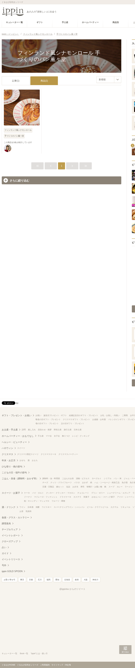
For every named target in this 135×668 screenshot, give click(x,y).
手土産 (41, 436)
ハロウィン (7, 448)
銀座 (77, 580)
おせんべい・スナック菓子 (103, 497)
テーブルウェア (10, 529)
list (17, 403)
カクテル (114, 507)
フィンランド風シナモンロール (18, 130)
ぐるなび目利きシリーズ (27, 665)
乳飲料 (28, 511)
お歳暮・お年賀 (99, 419)
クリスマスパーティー (68, 454)
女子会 (57, 436)
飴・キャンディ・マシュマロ (36, 501)
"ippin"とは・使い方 (39, 653)
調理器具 (6, 523)
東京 (22, 580)
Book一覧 (24, 653)
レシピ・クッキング (80, 436)
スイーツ (21, 448)
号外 (4, 565)
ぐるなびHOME (8, 665)
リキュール (125, 507)
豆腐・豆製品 (48, 487)
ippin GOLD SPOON (12, 571)
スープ (111, 487)
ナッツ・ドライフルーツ (61, 482)
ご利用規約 (45, 665)
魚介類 (125, 482)
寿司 (82, 487)
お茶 (21, 511)
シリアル (107, 478)
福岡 (48, 580)
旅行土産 (68, 430)
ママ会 (49, 436)
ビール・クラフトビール (97, 507)
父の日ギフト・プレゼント (72, 423)
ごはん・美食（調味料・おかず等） (20, 478)
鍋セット (60, 487)
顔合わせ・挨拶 (45, 430)
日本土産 (78, 430)
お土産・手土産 (10, 429)
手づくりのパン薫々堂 (14, 136)
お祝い (38, 415)
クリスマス (7, 454)
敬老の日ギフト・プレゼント (48, 419)
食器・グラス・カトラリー (15, 517)
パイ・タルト (38, 493)
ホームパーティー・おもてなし (18, 436)
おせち (22, 460)
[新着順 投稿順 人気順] (108, 79)
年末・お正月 (8, 460)
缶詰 (68, 487)
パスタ (77, 482)
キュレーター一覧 (9, 653)
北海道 (67, 580)
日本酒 (30, 507)
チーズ (45, 482)
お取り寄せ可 (9, 580)
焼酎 (38, 507)
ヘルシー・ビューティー (14, 442)
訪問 (24, 430)
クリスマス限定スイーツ (27, 454)
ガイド (5, 553)
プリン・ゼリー (98, 493)
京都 (31, 580)
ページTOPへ (125, 660)
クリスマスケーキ (48, 454)
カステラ (77, 497)
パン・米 (117, 478)
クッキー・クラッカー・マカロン (60, 493)
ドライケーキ (65, 497)
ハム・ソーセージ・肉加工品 (107, 482)
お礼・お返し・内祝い (110, 415)
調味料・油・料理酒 (51, 478)
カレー (120, 487)
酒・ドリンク (8, 507)
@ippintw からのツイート (72, 589)
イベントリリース (11, 559)
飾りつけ (66, 436)
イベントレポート (11, 535)
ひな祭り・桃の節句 (12, 466)
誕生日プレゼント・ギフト (55, 415)
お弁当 (75, 487)
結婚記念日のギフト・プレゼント (83, 415)
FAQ (67, 665)
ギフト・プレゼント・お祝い (16, 415)
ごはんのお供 (68, 478)
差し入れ (32, 430)
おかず (85, 482)
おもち (35, 460)
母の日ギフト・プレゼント (47, 423)
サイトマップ (57, 665)
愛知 (57, 580)
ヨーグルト (96, 478)
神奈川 (95, 580)
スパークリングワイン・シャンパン (69, 507)
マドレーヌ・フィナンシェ (45, 497)
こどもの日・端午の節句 (14, 472)
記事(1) (15, 80)
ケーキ (27, 493)
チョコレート (83, 493)
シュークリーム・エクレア (118, 493)
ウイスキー (47, 507)
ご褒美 (125, 415)
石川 (40, 580)
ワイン (22, 507)
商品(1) (44, 80)
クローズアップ (10, 541)
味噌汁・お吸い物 (94, 487)
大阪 (86, 580)
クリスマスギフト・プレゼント (76, 419)
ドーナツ (28, 497)
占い (4, 547)
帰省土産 (58, 430)
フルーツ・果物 (58, 501)
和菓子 (86, 497)
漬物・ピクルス (82, 478)
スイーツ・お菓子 (11, 493)
